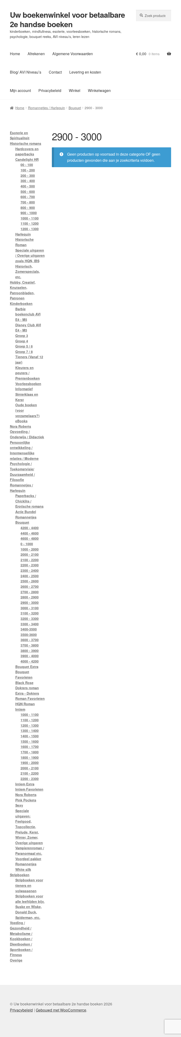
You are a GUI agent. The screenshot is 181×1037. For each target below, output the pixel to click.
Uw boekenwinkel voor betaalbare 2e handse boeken (67, 19)
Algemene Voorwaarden (72, 53)
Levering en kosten (85, 72)
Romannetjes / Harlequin (46, 107)
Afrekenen (36, 53)
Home (15, 53)
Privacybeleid (49, 90)
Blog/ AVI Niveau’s (25, 72)
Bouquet (75, 107)
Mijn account (20, 90)
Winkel (74, 90)
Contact (55, 72)
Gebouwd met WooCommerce (61, 1010)
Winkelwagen (99, 90)
